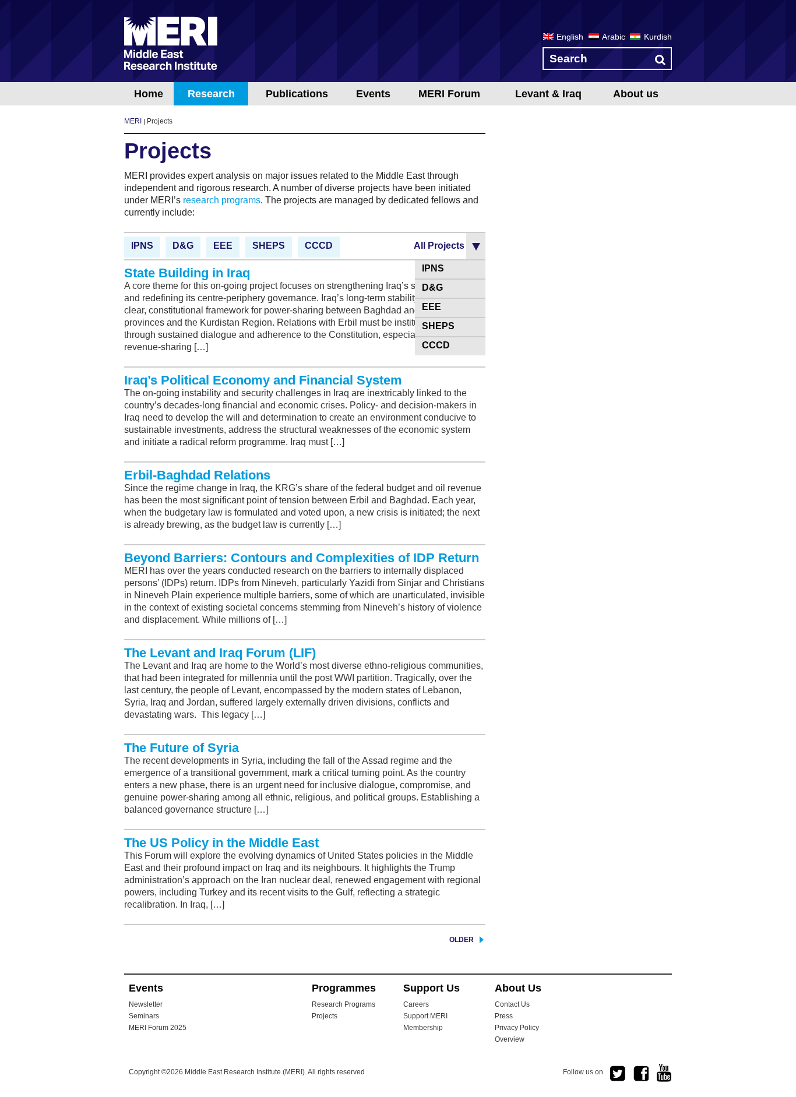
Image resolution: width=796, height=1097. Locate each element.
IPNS (142, 246)
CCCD (319, 246)
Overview (509, 1039)
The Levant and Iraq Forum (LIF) (220, 652)
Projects (324, 1016)
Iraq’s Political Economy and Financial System (263, 380)
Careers (416, 1004)
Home (148, 94)
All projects (439, 246)
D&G (182, 246)
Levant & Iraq (548, 94)
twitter (617, 1074)
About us (635, 94)
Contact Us (512, 1004)
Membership (423, 1028)
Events (373, 94)
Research (211, 94)
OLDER (461, 940)
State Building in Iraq (187, 273)
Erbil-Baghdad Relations (197, 475)
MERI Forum (449, 94)
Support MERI (425, 1016)
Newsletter (146, 1004)
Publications (297, 94)
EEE (223, 246)
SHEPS (268, 246)
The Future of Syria (181, 747)
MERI (170, 43)
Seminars (144, 1016)
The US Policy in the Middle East (221, 842)
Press (504, 1016)
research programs (221, 200)
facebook (641, 1074)
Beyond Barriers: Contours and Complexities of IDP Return (301, 558)
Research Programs (343, 1004)
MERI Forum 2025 (157, 1028)
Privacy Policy (517, 1028)
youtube (664, 1073)
